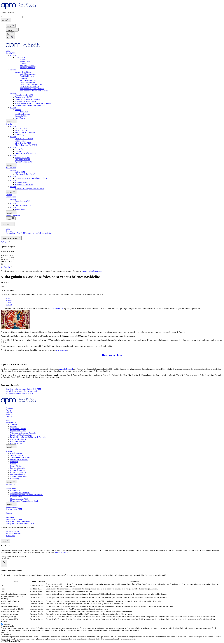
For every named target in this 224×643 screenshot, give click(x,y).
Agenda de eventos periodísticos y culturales (22, 391)
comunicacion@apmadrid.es (92, 271)
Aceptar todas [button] (21, 557)
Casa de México (57, 309)
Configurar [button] (5, 557)
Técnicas (7, 624)
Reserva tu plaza (112, 355)
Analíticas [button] (4, 632)
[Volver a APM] (18, 9)
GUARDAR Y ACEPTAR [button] (11, 641)
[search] (11, 26)
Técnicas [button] (4, 622)
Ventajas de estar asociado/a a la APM (19, 393)
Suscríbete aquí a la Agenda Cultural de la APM (23, 389)
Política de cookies (61, 553)
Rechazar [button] (12, 557)
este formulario (61, 350)
